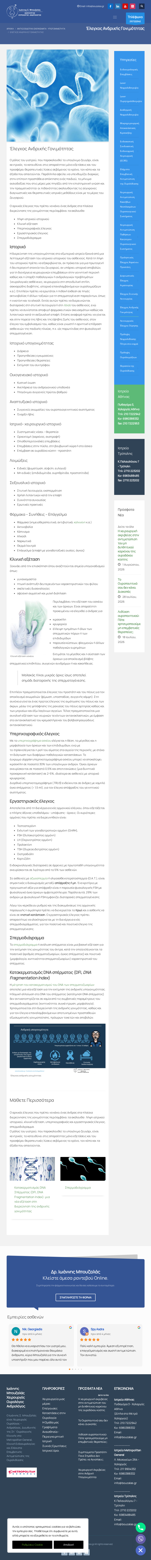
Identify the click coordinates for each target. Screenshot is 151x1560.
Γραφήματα (49, 1427)
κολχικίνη (80, 522)
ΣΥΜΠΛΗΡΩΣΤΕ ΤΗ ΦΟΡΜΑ (76, 1297)
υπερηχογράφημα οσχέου (34, 741)
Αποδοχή (68, 1544)
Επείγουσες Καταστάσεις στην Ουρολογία (54, 1413)
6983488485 (131, 476)
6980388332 (127, 1428)
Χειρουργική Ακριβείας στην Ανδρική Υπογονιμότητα (92, 1473)
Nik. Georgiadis (32, 1329)
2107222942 (135, 19)
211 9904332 (128, 1469)
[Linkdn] (118, 6)
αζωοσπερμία (39, 878)
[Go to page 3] (78, 1369)
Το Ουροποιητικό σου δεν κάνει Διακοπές (127, 585)
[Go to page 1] (72, 1369)
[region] (47, 1535)
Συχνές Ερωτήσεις (54, 1446)
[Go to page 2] (75, 1369)
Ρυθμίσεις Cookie (32, 1544)
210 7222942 (128, 1423)
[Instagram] (132, 6)
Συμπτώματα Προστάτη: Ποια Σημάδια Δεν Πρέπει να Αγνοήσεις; (92, 1455)
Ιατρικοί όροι (50, 1450)
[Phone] (141, 1528)
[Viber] (141, 1539)
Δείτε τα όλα (103, 1395)
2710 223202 (132, 471)
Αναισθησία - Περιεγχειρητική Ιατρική (53, 1436)
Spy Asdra (97, 1329)
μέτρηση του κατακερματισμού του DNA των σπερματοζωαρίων (53, 985)
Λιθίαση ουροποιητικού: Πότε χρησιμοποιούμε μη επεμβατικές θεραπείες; (129, 622)
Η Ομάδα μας (50, 1422)
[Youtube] (125, 6)
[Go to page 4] (81, 1369)
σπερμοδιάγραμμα (25, 945)
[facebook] (110, 6)
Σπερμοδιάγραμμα (78, 1188)
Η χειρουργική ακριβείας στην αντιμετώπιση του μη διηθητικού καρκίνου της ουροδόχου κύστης (128, 545)
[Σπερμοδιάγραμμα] (82, 1168)
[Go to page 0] (69, 1369)
